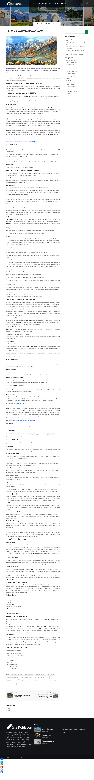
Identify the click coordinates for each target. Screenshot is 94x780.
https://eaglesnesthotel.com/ (19, 403)
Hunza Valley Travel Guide (26, 677)
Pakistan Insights (70, 71)
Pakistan (38, 68)
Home (33, 3)
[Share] (1, 772)
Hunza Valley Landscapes (12, 677)
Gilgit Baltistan (48, 23)
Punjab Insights (70, 73)
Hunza (55, 23)
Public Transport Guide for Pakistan (74, 54)
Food (67, 78)
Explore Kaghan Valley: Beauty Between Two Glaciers (45, 696)
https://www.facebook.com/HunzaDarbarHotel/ (24, 420)
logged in (8, 710)
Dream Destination (29, 674)
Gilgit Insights (70, 64)
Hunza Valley (51, 674)
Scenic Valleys (21, 684)
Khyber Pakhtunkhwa (72, 91)
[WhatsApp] (1, 764)
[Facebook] (1, 759)
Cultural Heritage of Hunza (16, 674)
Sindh (68, 96)
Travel (50, 3)
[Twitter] (1, 762)
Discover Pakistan (42, 3)
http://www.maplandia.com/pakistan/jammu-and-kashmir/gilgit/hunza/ (22, 141)
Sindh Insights (70, 76)
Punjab (68, 93)
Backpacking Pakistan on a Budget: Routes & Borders (76, 39)
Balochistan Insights (71, 62)
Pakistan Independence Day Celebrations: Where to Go (75, 47)
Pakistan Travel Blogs (39, 680)
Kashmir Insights (70, 66)
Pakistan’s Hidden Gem (52, 680)
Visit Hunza (29, 684)
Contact (56, 3)
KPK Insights (70, 69)
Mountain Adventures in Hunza (41, 677)
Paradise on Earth (11, 684)
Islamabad (69, 89)
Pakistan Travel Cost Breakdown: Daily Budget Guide (77, 43)
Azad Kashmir (70, 82)
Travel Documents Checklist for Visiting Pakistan (75, 51)
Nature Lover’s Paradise (12, 680)
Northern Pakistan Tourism (26, 680)
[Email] (1, 769)
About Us (63, 3)
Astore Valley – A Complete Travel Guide (22, 696)
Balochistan (69, 84)
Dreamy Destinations (40, 674)
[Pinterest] (1, 767)
